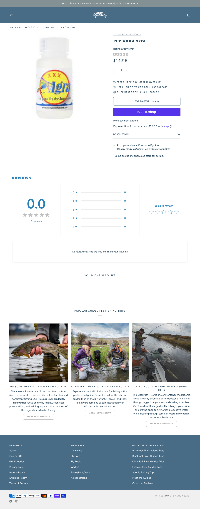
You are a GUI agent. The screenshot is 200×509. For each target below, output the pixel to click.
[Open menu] (14, 15)
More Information (38, 416)
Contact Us (15, 456)
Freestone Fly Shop (170, 496)
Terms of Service (18, 483)
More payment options (125, 120)
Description (121, 134)
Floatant (49, 27)
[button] (100, 192)
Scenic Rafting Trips (143, 472)
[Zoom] (54, 77)
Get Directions (17, 461)
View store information (157, 148)
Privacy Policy (17, 466)
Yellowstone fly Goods (127, 34)
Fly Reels (76, 461)
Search (13, 450)
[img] (120, 54)
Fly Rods (75, 456)
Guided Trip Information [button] (148, 445)
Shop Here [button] (77, 445)
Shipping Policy (18, 477)
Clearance (76, 450)
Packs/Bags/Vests (80, 472)
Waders (75, 466)
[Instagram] (16, 501)
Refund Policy (17, 472)
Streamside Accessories (25, 27)
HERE (127, 92)
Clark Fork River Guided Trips (148, 461)
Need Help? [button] (16, 445)
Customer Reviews (142, 483)
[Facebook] (10, 501)
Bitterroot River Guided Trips (148, 450)
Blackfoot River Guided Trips (148, 456)
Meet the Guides (141, 477)
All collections (79, 477)
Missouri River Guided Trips (147, 466)
